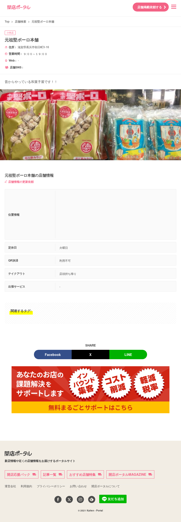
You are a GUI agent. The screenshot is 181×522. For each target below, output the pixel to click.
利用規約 (26, 486)
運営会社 (10, 486)
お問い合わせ (78, 486)
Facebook (53, 354)
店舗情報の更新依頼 (21, 181)
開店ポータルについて (105, 486)
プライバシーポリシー (51, 486)
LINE (128, 354)
